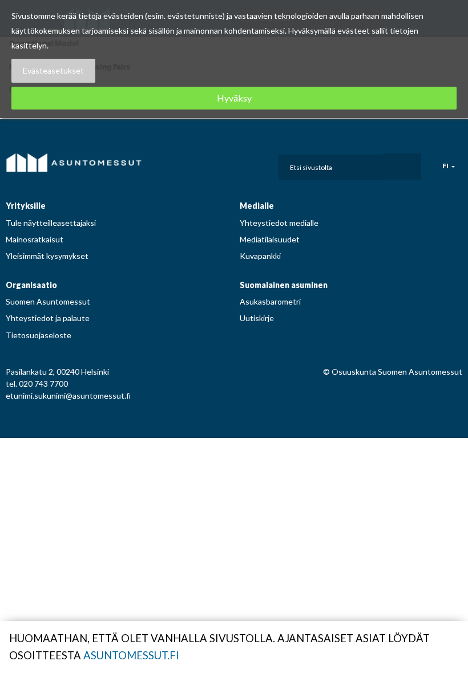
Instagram (225, 164)
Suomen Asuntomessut (48, 301)
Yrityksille (26, 205)
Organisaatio (31, 285)
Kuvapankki (260, 256)
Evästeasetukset (53, 70)
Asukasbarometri (270, 301)
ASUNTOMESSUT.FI (131, 655)
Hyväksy (234, 97)
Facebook (208, 164)
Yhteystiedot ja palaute (48, 318)
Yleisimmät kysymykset (47, 256)
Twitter (259, 164)
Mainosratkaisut (34, 239)
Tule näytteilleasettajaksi (51, 223)
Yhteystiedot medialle (279, 223)
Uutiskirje (257, 318)
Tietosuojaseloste (38, 335)
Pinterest (242, 164)
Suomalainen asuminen (284, 285)
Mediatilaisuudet (270, 239)
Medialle (257, 205)
